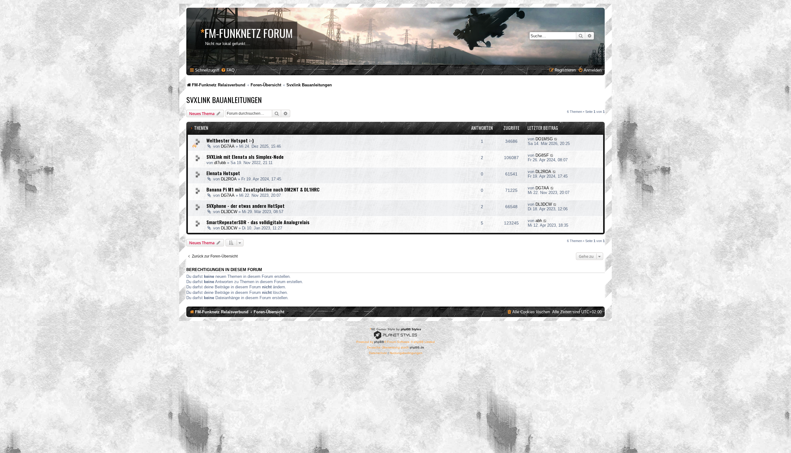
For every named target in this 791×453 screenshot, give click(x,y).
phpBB (379, 342)
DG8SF (542, 155)
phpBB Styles (411, 329)
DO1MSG (544, 139)
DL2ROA (229, 179)
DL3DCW (229, 211)
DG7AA (228, 146)
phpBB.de (417, 347)
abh (538, 220)
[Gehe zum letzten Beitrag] (556, 139)
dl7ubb (220, 162)
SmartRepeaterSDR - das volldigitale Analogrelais (258, 222)
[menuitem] (228, 70)
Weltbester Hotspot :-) (230, 140)
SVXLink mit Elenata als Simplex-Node (245, 156)
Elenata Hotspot (223, 173)
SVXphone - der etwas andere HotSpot (245, 205)
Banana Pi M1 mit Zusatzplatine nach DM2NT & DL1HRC (262, 189)
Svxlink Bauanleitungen (224, 99)
